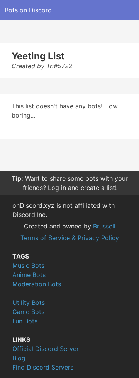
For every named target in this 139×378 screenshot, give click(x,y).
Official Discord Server (45, 349)
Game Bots (28, 312)
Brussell (104, 226)
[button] (129, 10)
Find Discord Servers (42, 367)
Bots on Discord (28, 10)
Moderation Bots (36, 284)
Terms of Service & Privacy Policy (69, 238)
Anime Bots (29, 275)
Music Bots (28, 265)
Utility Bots (28, 302)
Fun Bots (24, 321)
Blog (18, 358)
